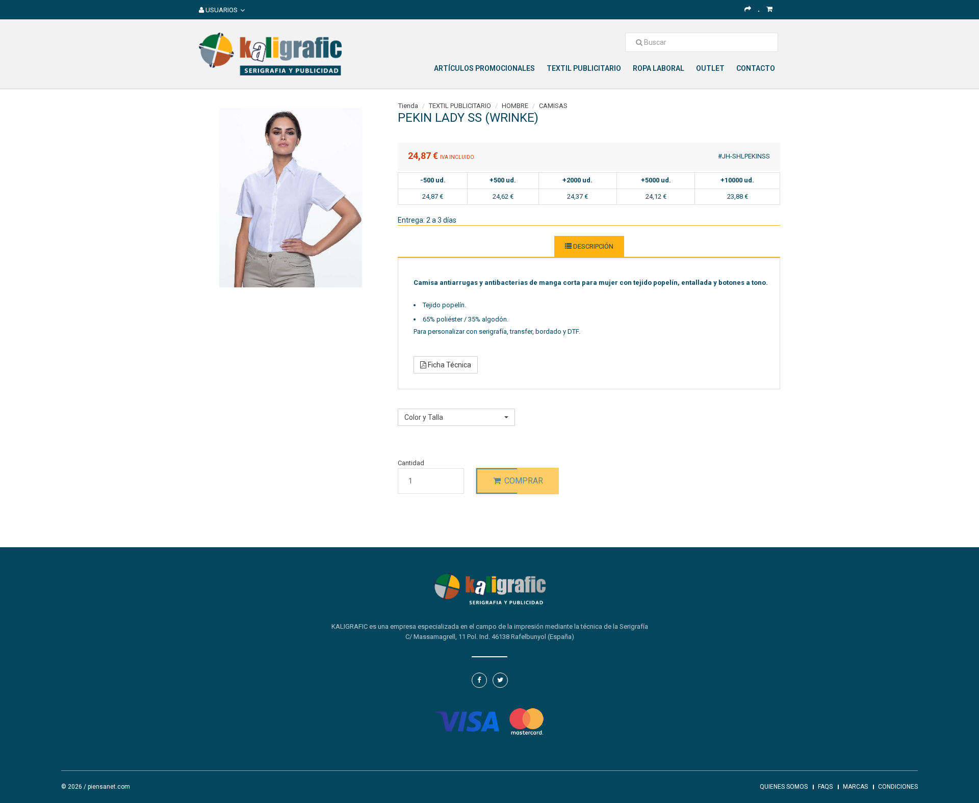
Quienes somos (784, 786)
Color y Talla (415, 403)
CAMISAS (553, 106)
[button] (456, 417)
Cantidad (411, 463)
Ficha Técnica (448, 365)
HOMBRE (515, 106)
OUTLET (710, 68)
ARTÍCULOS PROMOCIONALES (484, 68)
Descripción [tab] (592, 246)
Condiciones (898, 786)
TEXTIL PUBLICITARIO (584, 68)
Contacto (755, 68)
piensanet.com (109, 786)
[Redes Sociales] (748, 9)
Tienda (408, 106)
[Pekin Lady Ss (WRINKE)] (290, 197)
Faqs (825, 786)
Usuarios (221, 10)
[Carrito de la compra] (769, 9)
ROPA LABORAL (658, 68)
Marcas (855, 786)
